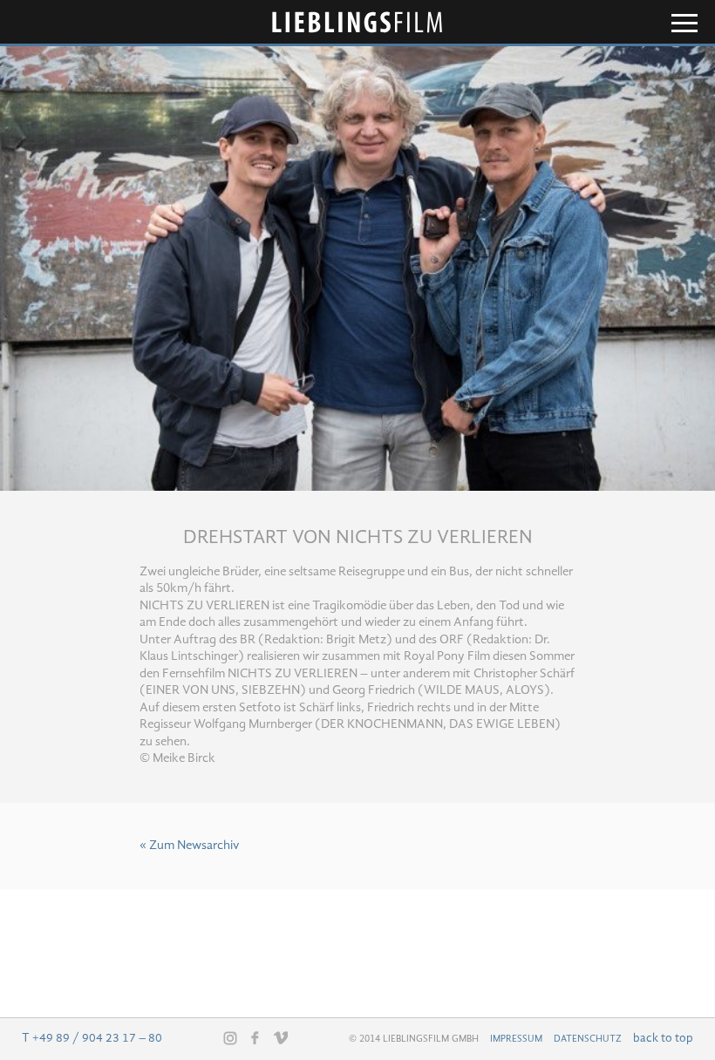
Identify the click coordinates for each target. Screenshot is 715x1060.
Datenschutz (588, 1039)
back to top (663, 1038)
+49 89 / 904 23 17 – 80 (97, 1038)
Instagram (230, 1038)
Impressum (516, 1039)
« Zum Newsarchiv (189, 846)
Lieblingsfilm (357, 22)
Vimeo (281, 1037)
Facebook (255, 1037)
